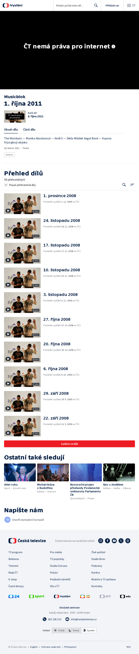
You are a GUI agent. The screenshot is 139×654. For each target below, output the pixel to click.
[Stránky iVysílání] (62, 597)
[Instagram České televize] (100, 540)
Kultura (9, 154)
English (33, 646)
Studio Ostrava (58, 565)
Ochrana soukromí (50, 646)
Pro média (56, 552)
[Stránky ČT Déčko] (85, 597)
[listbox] (74, 630)
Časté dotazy (16, 586)
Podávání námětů (60, 579)
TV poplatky (57, 559)
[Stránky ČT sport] (36, 597)
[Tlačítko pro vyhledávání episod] (124, 185)
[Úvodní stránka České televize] (27, 540)
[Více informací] (113, 47)
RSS (129, 646)
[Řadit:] (132, 184)
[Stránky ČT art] (105, 597)
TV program (15, 552)
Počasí (54, 572)
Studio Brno (98, 559)
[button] (23, 203)
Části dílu (29, 129)
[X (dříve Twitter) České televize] (121, 540)
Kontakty (96, 586)
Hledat (96, 5)
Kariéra (95, 572)
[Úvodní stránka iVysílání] (16, 5)
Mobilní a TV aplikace (103, 579)
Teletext (13, 565)
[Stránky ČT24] (13, 597)
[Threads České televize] (128, 540)
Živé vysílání (98, 552)
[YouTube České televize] (114, 540)
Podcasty (96, 565)
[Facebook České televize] (107, 540)
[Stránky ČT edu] (125, 597)
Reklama (13, 559)
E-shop (12, 579)
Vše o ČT (55, 586)
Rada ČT (13, 572)
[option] (59, 630)
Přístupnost (70, 646)
